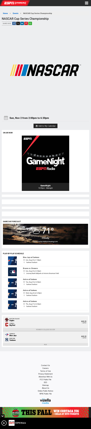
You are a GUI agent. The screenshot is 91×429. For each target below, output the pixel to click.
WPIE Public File (45, 394)
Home (5, 13)
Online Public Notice (45, 391)
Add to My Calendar (47, 126)
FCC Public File (45, 380)
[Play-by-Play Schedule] (12, 260)
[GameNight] (45, 159)
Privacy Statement (45, 374)
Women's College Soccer (45, 329)
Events (15, 13)
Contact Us (45, 365)
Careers (45, 368)
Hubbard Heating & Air (50, 242)
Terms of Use (45, 371)
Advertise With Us (45, 377)
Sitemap (45, 385)
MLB (45, 344)
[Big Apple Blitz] (45, 412)
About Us (45, 388)
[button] (86, 3)
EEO (45, 382)
